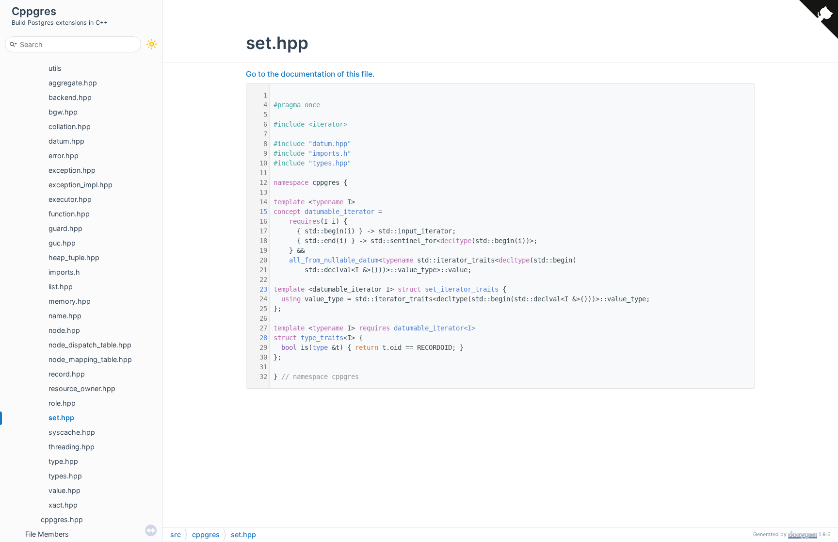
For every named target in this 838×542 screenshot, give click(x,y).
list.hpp (60, 286)
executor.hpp (70, 199)
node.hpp (64, 330)
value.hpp (64, 490)
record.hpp (66, 374)
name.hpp (64, 316)
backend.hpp (70, 97)
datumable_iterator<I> (434, 328)
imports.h (64, 272)
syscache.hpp (71, 432)
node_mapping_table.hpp (90, 359)
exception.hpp (72, 170)
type (320, 347)
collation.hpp (69, 126)
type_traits (322, 338)
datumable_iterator (339, 211)
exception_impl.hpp (80, 185)
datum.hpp (66, 141)
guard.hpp (65, 228)
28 (257, 338)
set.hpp (61, 417)
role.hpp (62, 403)
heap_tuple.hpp (73, 257)
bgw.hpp (63, 112)
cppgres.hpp (62, 519)
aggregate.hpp (72, 83)
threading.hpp (71, 447)
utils (55, 68)
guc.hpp (62, 243)
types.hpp (65, 476)
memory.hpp (69, 301)
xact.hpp (63, 505)
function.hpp (69, 214)
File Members (47, 534)
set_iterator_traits (462, 289)
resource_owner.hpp (81, 388)
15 (257, 211)
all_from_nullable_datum (333, 260)
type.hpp (63, 461)
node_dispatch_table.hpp (89, 345)
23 (257, 289)
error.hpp (63, 155)
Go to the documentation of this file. (310, 74)
